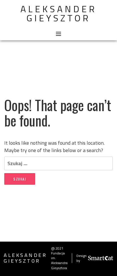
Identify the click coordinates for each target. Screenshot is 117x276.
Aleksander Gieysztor (58, 13)
